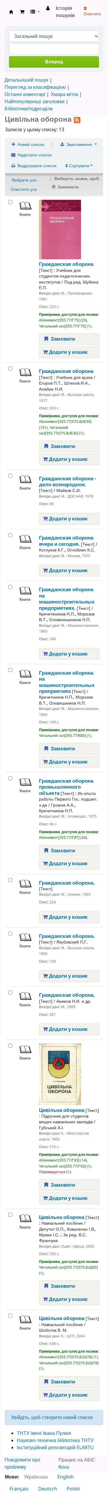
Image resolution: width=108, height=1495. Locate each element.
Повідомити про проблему (22, 1463)
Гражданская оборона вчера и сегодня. (66, 541)
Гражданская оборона (66, 264)
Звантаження (79, 144)
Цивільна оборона (61, 1110)
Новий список (30, 144)
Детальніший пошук (26, 80)
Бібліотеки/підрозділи (28, 108)
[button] (22, 12)
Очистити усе (24, 189)
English (65, 1477)
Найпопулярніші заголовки (34, 101)
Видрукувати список (36, 166)
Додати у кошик (68, 352)
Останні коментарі (24, 94)
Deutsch (47, 1489)
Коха (63, 1467)
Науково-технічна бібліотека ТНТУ (55, 1440)
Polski (73, 1489)
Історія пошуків (65, 12)
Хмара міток (64, 94)
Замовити (62, 339)
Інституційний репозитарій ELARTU (55, 1447)
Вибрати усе (24, 180)
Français (19, 1489)
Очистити (92, 14)
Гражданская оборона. (67, 883)
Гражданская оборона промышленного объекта (66, 787)
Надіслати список (34, 155)
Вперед (54, 61)
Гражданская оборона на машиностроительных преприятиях (66, 682)
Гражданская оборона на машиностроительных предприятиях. (66, 599)
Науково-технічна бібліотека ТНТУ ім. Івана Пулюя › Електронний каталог (11, 12)
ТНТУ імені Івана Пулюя (44, 1433)
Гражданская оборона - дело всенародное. (67, 481)
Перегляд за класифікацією (35, 87)
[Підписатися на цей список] (77, 119)
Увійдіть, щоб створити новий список (52, 1417)
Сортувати (78, 166)
